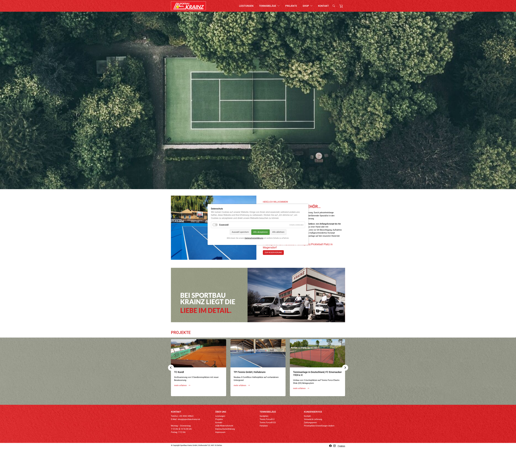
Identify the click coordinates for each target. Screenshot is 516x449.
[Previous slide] (171, 368)
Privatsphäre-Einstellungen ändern (319, 426)
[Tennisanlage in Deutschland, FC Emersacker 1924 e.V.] (317, 353)
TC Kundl (179, 372)
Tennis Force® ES (268, 422)
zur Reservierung (273, 252)
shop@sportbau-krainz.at (189, 419)
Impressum (220, 432)
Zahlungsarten (310, 422)
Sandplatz (264, 416)
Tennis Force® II (267, 419)
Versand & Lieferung (313, 419)
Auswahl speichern (240, 232)
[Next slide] (345, 368)
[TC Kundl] (198, 353)
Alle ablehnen (278, 232)
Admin (342, 446)
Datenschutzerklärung (225, 429)
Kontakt (323, 5)
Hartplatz (264, 426)
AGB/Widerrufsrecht (224, 426)
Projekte (291, 5)
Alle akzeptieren (260, 232)
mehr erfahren (180, 385)
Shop (306, 5)
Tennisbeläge (268, 5)
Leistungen (246, 5)
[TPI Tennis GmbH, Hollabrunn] (258, 353)
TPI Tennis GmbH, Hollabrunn (250, 372)
